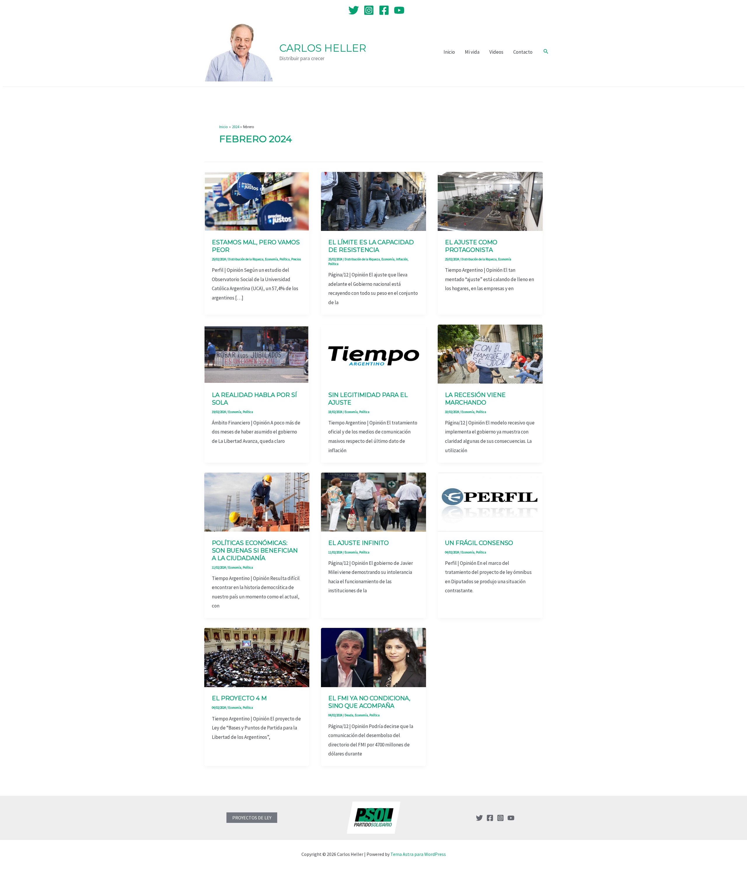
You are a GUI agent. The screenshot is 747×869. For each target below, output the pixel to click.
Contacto (523, 52)
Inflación (402, 259)
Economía (271, 259)
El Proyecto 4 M (239, 698)
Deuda (349, 715)
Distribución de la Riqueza (245, 259)
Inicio (449, 52)
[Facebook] (384, 10)
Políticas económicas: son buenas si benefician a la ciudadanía (255, 550)
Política (285, 259)
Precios (296, 259)
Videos (496, 52)
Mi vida (472, 52)
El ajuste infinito (358, 542)
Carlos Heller (322, 48)
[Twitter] (353, 10)
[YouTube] (399, 10)
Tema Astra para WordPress (418, 854)
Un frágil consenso (479, 542)
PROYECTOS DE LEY (251, 818)
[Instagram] (369, 10)
